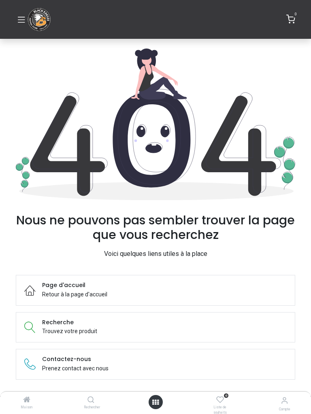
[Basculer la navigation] (21, 19)
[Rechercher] (91, 400)
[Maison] (26, 400)
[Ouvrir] (155, 402)
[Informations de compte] (284, 400)
